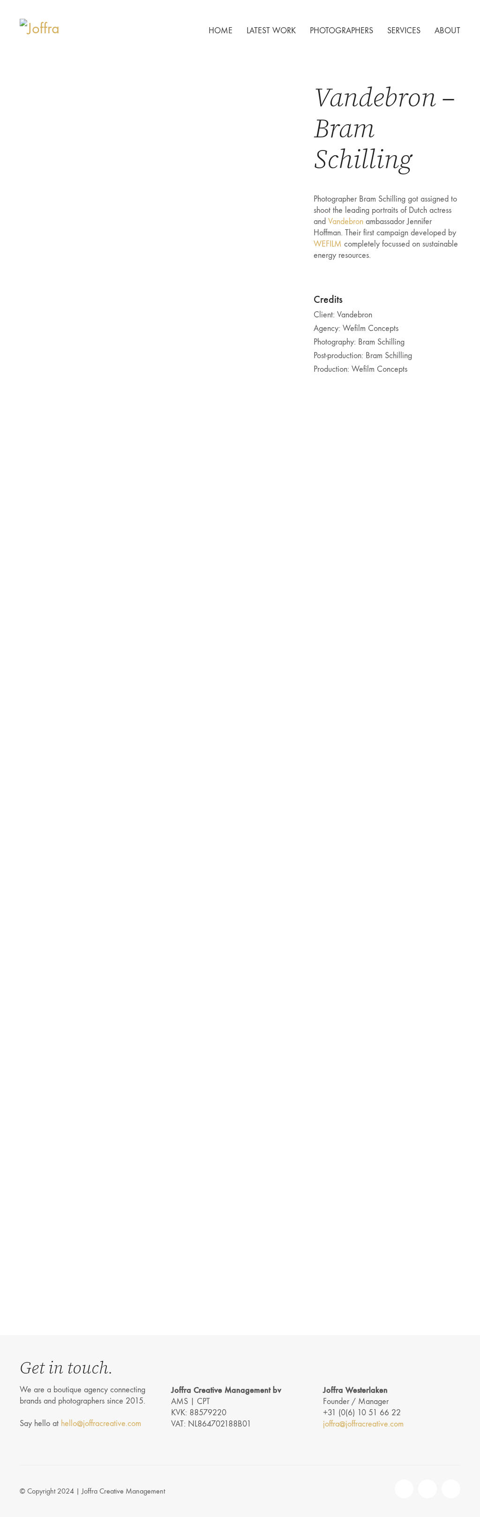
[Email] (427, 1488)
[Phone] (404, 1488)
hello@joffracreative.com (101, 1423)
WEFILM (328, 244)
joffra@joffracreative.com (363, 1424)
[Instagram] (451, 1488)
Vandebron (345, 221)
